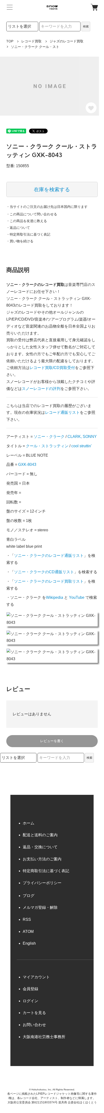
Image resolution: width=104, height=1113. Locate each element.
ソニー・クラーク (49, 437)
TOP (9, 41)
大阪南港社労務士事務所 (44, 1037)
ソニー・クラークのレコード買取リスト (49, 581)
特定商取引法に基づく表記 (46, 871)
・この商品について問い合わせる (31, 214)
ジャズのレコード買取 (66, 41)
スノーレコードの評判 (41, 389)
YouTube (76, 597)
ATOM (28, 931)
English (29, 943)
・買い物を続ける (19, 241)
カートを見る (34, 1013)
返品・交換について (40, 847)
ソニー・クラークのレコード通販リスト (49, 555)
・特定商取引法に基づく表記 (28, 234)
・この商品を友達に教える (26, 221)
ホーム (28, 823)
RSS (27, 919)
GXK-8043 (27, 464)
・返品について (18, 228)
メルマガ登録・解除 (40, 907)
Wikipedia (54, 597)
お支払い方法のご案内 (42, 859)
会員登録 (30, 989)
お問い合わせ (34, 1025)
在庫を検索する (52, 189)
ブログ (28, 896)
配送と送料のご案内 (40, 835)
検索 (86, 26)
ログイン (30, 1001)
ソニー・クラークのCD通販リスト (44, 572)
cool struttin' (81, 446)
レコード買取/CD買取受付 (52, 368)
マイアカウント (36, 977)
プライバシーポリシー (42, 883)
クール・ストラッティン (47, 446)
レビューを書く (52, 741)
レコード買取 (31, 41)
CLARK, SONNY (82, 437)
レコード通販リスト (62, 412)
